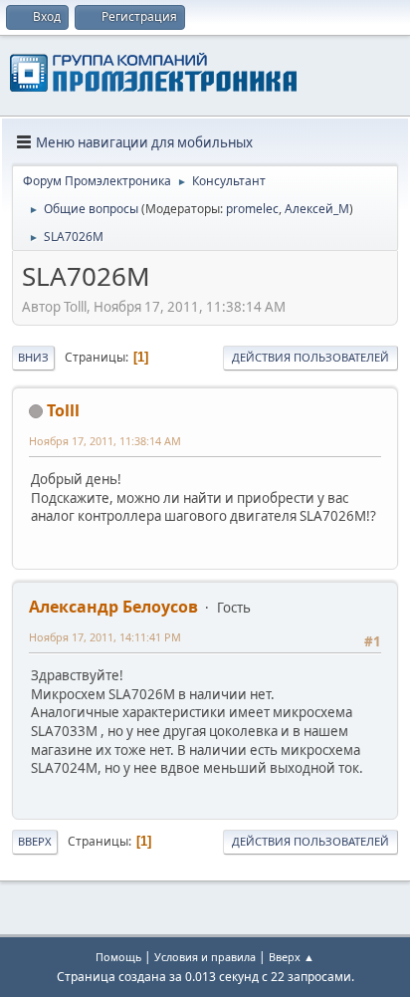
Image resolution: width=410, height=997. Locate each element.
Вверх (35, 841)
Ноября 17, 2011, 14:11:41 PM (105, 636)
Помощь (118, 956)
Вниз (33, 357)
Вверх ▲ (291, 956)
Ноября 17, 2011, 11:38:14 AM (105, 440)
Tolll (63, 410)
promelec (252, 208)
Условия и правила (205, 956)
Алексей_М (317, 208)
